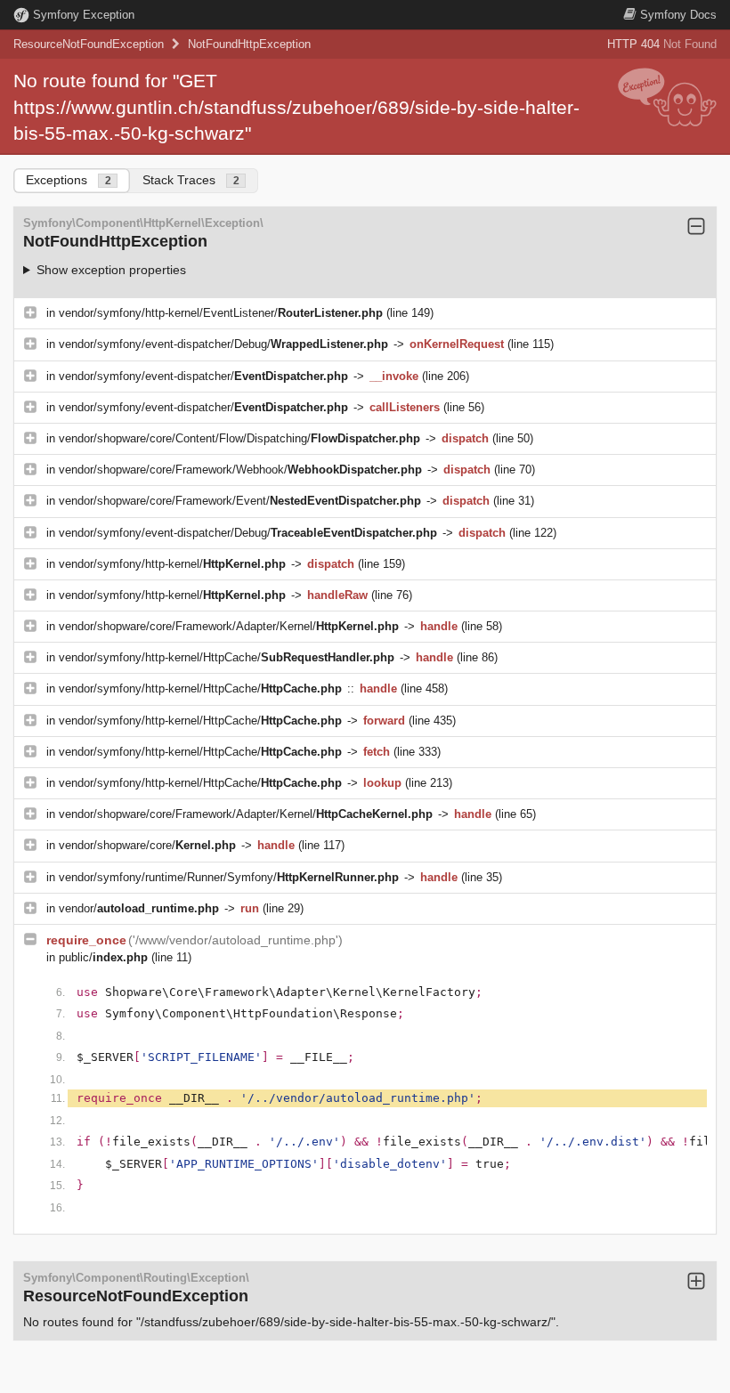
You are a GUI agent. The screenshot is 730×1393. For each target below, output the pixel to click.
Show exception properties (111, 270)
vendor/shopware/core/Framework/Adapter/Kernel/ (229, 626)
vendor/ (139, 908)
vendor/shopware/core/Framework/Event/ (240, 500)
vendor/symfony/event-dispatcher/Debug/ (223, 344)
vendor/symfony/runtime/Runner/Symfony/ (229, 877)
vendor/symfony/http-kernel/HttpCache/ (226, 657)
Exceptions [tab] (68, 180)
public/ (103, 957)
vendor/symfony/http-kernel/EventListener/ (221, 313)
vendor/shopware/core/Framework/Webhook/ (240, 469)
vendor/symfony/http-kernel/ (172, 564)
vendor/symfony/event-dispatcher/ (203, 376)
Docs (678, 14)
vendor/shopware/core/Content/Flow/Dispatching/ (239, 438)
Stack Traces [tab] (190, 180)
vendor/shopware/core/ (147, 845)
